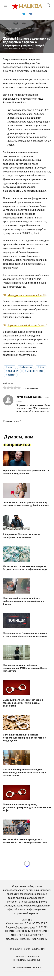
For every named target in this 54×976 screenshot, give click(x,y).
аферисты (26, 367)
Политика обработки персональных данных (27, 958)
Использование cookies (27, 967)
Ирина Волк (13, 371)
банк (42, 367)
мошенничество (35, 371)
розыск (11, 375)
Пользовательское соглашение (27, 949)
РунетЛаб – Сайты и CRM (32, 939)
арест (11, 367)
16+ (30, 919)
